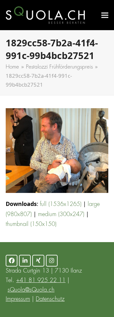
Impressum (18, 299)
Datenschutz (50, 299)
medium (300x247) (61, 214)
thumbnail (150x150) (31, 224)
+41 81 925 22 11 (41, 280)
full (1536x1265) (60, 204)
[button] (104, 15)
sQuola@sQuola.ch (31, 290)
